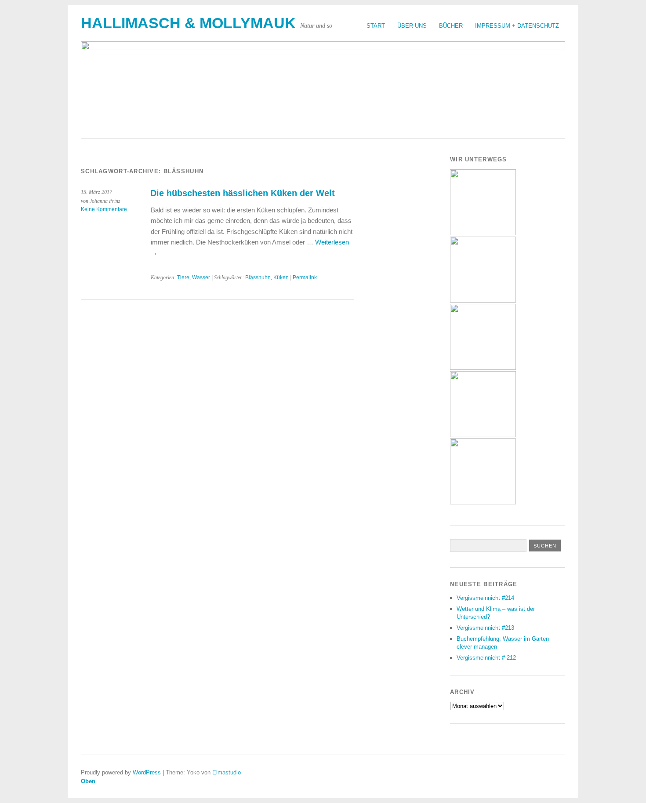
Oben (88, 781)
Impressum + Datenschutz (517, 25)
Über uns (412, 25)
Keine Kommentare (104, 209)
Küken (281, 277)
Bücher (451, 25)
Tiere (183, 277)
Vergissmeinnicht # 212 (486, 657)
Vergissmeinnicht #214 (485, 598)
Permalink (305, 277)
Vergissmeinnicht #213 (485, 627)
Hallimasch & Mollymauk (188, 23)
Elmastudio (226, 772)
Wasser (201, 277)
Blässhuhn (258, 277)
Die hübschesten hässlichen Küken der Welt (242, 193)
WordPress (147, 772)
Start (376, 25)
